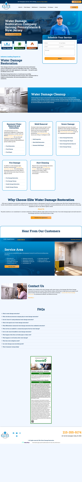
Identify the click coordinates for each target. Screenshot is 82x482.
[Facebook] (13, 433)
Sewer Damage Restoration (66, 137)
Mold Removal (35, 7)
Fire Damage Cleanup (11, 181)
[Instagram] (20, 433)
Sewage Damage (42, 7)
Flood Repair (9, 152)
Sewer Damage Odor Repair (66, 140)
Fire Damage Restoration (12, 178)
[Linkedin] (16, 436)
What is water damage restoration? (11, 313)
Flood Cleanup (9, 149)
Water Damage (27, 7)
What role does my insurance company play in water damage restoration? (20, 316)
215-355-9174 (72, 432)
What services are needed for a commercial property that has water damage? (21, 328)
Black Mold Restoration (38, 142)
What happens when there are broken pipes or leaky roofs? (17, 334)
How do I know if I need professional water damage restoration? (18, 319)
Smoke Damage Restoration (12, 184)
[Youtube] (16, 433)
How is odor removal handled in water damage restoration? (17, 331)
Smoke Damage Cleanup (12, 187)
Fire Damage (50, 7)
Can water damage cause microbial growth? (13, 343)
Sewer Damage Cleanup (65, 146)
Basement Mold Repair (38, 145)
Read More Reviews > (76, 239)
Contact (56, 7)
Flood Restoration (10, 146)
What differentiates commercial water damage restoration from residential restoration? (24, 325)
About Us (20, 7)
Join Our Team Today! (42, 1)
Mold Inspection (37, 139)
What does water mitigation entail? (11, 340)
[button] (14, 146)
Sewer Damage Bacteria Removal (68, 143)
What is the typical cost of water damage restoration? (16, 322)
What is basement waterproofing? (11, 347)
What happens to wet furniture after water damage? (15, 337)
